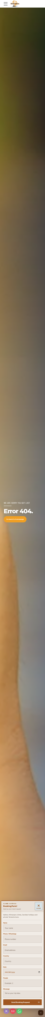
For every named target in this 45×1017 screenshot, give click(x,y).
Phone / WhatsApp (9, 934)
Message (6, 989)
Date (4, 967)
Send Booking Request (20, 1002)
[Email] (13, 1011)
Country (6, 956)
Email (5, 945)
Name (5, 923)
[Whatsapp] (19, 1011)
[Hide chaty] (6, 1011)
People (5, 978)
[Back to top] (40, 1012)
